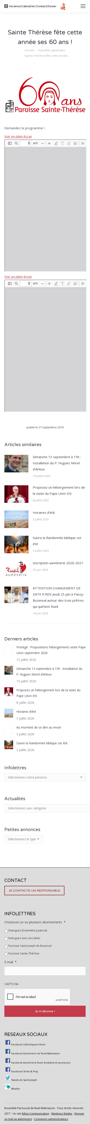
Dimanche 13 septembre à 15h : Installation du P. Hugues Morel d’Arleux (57, 463)
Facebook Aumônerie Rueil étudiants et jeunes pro (41, 1062)
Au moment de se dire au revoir (38, 727)
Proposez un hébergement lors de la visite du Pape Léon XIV (59, 490)
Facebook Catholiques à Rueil (28, 1044)
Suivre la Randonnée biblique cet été (57, 540)
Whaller (15, 1088)
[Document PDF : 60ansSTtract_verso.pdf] (45, 346)
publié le (45, 427)
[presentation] (37, 997)
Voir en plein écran (18, 136)
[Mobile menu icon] (83, 6)
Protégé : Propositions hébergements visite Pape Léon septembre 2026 (51, 650)
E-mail (10, 962)
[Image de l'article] (16, 463)
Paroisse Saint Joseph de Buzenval (30, 946)
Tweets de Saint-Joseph (24, 1079)
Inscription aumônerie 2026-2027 (58, 563)
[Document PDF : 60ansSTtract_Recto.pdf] (45, 205)
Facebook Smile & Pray (24, 1071)
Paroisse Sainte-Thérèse (23, 953)
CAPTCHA (11, 984)
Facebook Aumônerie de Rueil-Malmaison (35, 1053)
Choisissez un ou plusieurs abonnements (35, 922)
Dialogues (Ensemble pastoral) (27, 930)
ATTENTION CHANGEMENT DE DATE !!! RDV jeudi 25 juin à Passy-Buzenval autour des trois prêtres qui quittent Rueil (58, 597)
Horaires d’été (44, 512)
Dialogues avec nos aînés (24, 938)
